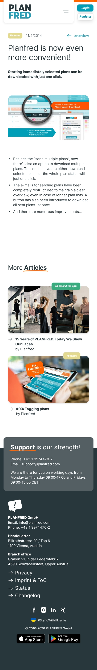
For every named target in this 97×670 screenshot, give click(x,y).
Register (85, 16)
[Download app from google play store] (64, 638)
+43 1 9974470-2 (38, 459)
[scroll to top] (87, 656)
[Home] (20, 11)
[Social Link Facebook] (33, 609)
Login (85, 8)
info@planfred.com (34, 522)
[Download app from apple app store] (31, 638)
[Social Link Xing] (63, 609)
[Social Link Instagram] (43, 609)
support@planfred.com (40, 464)
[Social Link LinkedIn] (53, 609)
